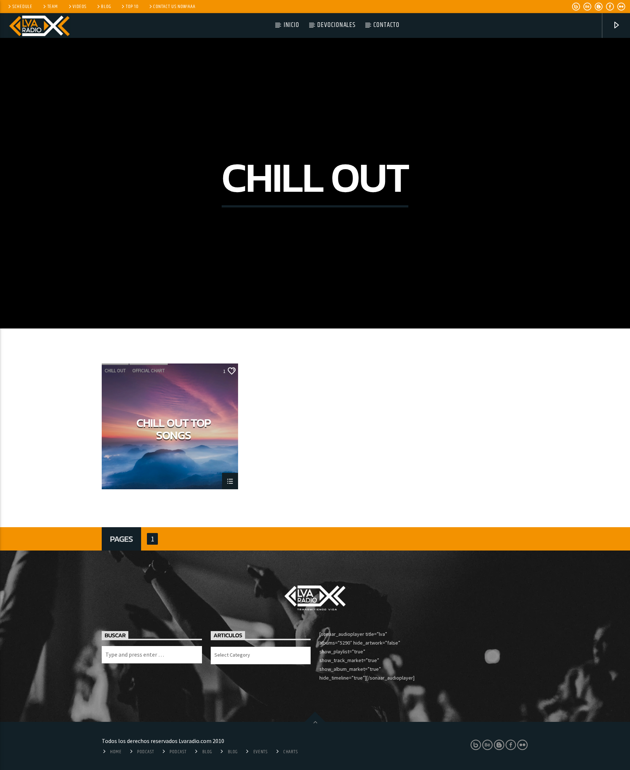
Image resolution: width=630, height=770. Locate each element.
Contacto (386, 25)
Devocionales (336, 25)
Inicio (292, 25)
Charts (290, 752)
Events (260, 752)
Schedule (22, 7)
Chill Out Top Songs (173, 428)
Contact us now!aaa (174, 7)
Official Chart (148, 371)
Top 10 (132, 7)
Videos (79, 7)
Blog (106, 7)
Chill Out (115, 371)
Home (115, 752)
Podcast (145, 752)
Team (52, 7)
